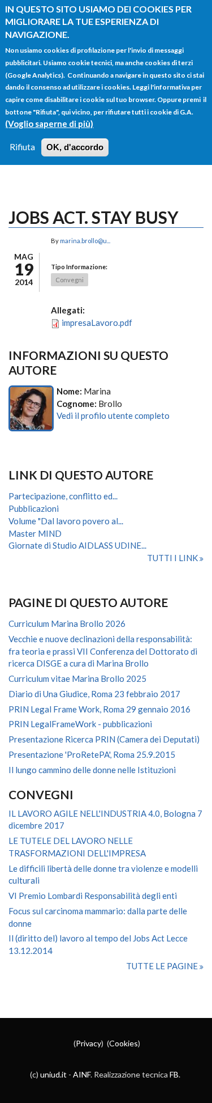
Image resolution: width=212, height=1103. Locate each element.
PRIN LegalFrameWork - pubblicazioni (80, 724)
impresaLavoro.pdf (97, 322)
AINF (81, 1074)
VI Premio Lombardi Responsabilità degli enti (92, 895)
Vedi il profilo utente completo (113, 415)
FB (174, 1074)
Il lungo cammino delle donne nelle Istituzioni (92, 770)
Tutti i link (173, 558)
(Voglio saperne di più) (49, 123)
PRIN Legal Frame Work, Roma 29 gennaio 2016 (99, 709)
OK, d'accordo (74, 147)
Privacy (88, 1043)
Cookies (123, 1043)
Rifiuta (22, 147)
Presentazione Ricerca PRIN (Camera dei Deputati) (104, 739)
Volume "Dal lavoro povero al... (65, 521)
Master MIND (35, 533)
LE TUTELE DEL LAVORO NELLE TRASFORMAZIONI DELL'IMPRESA (77, 846)
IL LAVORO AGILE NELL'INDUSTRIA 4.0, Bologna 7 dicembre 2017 (105, 819)
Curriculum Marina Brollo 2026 (67, 623)
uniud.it (53, 1074)
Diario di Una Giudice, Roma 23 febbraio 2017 (94, 694)
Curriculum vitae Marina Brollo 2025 (77, 678)
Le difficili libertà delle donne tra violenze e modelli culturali (103, 874)
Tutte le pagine (163, 966)
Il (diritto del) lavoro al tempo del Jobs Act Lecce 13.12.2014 (98, 944)
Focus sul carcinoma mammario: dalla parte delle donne (97, 917)
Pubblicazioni (33, 508)
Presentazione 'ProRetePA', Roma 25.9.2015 (91, 754)
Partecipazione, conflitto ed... (63, 496)
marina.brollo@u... (85, 240)
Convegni (69, 279)
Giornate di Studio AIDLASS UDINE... (77, 545)
